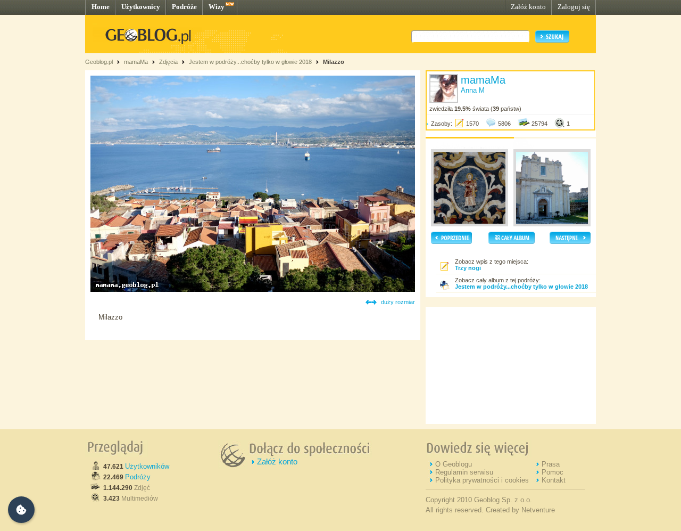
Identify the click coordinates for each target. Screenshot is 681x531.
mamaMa (136, 62)
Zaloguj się (574, 7)
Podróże (184, 7)
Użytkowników (147, 466)
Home (101, 7)
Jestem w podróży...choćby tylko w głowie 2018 (250, 62)
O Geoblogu (453, 464)
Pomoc (552, 472)
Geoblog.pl (99, 62)
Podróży (138, 477)
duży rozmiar (398, 302)
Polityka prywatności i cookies (482, 480)
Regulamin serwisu (464, 472)
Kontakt (554, 480)
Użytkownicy (140, 7)
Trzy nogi (468, 268)
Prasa (551, 464)
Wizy (217, 7)
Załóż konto (528, 7)
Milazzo (333, 62)
